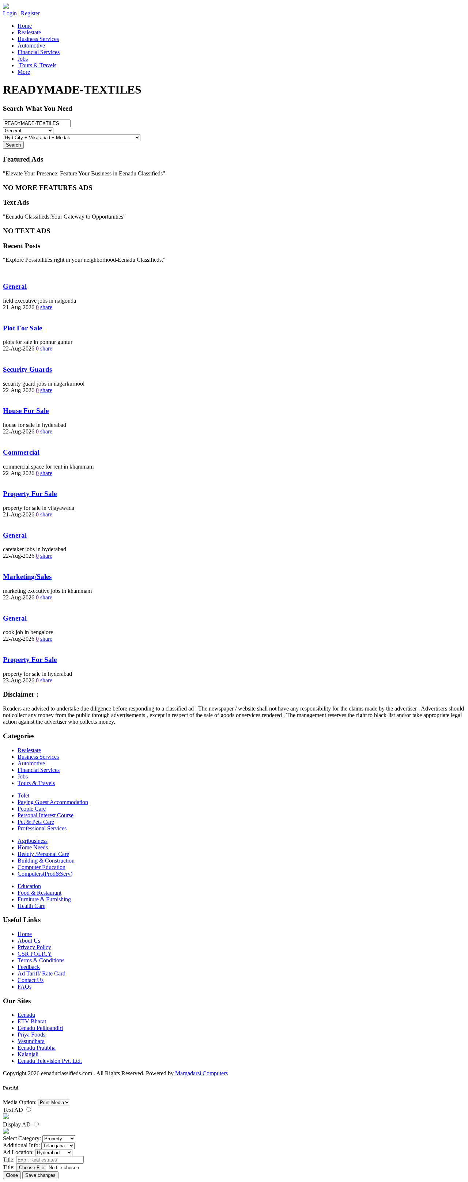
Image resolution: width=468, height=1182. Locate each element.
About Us (29, 940)
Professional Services (42, 828)
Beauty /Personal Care (43, 854)
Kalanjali (28, 1054)
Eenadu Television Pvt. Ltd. (50, 1061)
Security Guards (27, 369)
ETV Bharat (32, 1021)
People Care (32, 809)
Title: (9, 1159)
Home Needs (33, 847)
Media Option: (20, 1102)
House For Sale (26, 410)
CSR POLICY (35, 954)
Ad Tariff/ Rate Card (41, 973)
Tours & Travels (37, 65)
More (24, 72)
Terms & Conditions (41, 960)
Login (10, 13)
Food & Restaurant (39, 893)
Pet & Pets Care (36, 822)
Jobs (23, 59)
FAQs (24, 987)
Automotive (31, 45)
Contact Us (31, 980)
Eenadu (26, 1015)
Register (30, 13)
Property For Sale (30, 493)
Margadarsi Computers (201, 1073)
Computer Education (41, 867)
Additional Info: (21, 1145)
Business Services (38, 39)
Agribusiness (33, 841)
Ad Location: (18, 1152)
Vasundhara (31, 1041)
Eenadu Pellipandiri (40, 1028)
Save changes (40, 1175)
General (15, 286)
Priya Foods (31, 1034)
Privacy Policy (34, 947)
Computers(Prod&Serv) (45, 874)
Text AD (13, 1110)
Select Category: (22, 1138)
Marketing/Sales (27, 576)
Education (29, 886)
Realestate (29, 32)
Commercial (21, 452)
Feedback (29, 967)
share (46, 307)
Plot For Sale (22, 328)
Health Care (31, 906)
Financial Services (39, 52)
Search (13, 145)
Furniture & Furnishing (44, 899)
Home (25, 26)
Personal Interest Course (45, 815)
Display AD (17, 1124)
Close (12, 1175)
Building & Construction (46, 860)
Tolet (23, 795)
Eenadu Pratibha (37, 1048)
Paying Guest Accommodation (53, 802)
